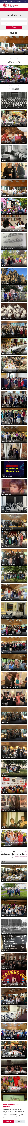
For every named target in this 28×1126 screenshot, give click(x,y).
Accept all (8, 1121)
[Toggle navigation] (25, 1)
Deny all (20, 1121)
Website (11, 1)
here (4, 1117)
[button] (1, 56)
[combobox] (14, 23)
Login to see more (17, 1)
